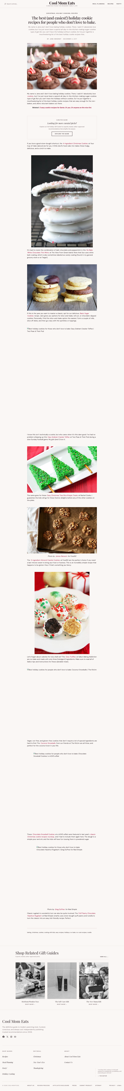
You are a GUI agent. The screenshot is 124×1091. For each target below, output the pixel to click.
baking (29, 932)
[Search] (5, 4)
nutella (89, 932)
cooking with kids (49, 932)
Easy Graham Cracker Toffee (59, 437)
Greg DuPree (60, 909)
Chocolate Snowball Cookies (44, 834)
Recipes (74, 13)
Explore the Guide (63, 134)
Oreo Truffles (71, 657)
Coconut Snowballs (48, 743)
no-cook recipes (81, 932)
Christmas (50, 13)
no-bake (73, 932)
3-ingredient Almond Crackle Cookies (45, 560)
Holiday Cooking (63, 13)
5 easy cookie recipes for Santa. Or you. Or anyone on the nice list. (65, 107)
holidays (67, 932)
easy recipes (60, 932)
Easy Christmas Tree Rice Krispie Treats (62, 495)
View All (104, 956)
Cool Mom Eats (62, 2)
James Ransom (61, 556)
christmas (35, 932)
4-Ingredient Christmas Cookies (75, 143)
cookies (30, 96)
